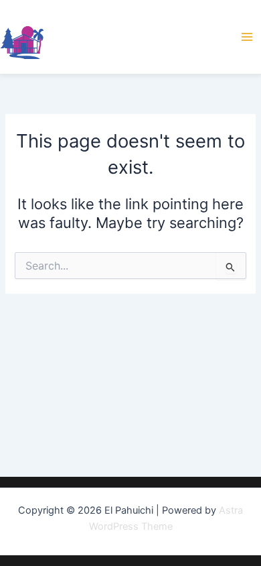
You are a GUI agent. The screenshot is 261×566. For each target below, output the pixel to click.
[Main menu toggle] (247, 37)
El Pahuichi (95, 36)
